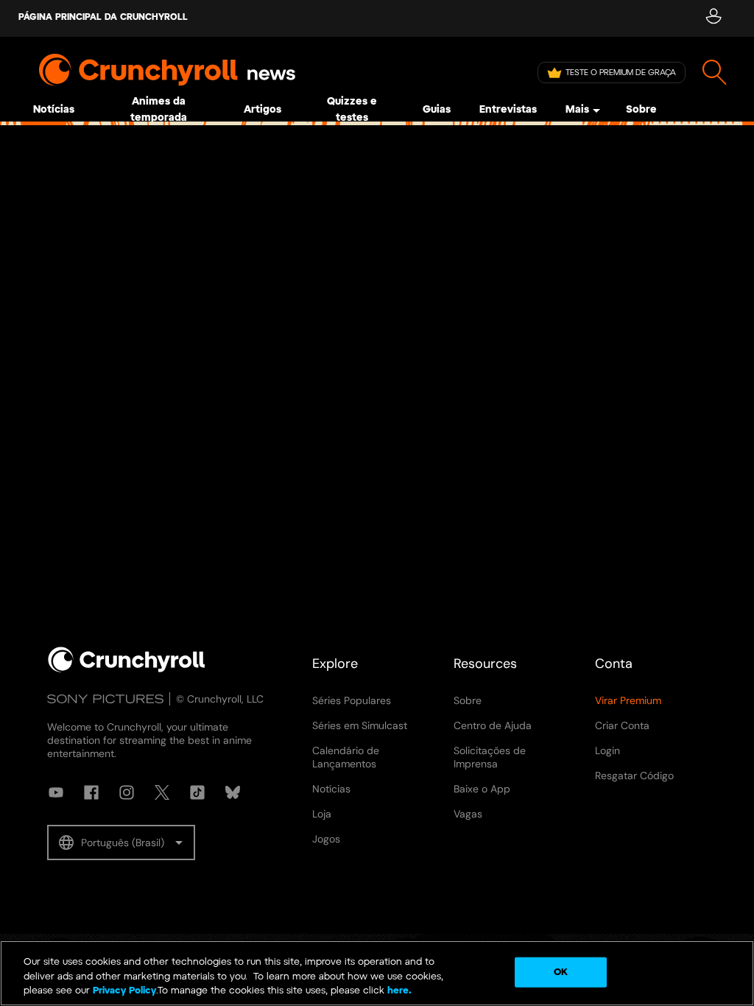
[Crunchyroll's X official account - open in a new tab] (162, 792)
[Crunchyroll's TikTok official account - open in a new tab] (197, 792)
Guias (437, 110)
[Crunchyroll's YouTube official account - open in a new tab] (56, 792)
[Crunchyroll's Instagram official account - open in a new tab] (126, 792)
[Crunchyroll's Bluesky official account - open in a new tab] (232, 792)
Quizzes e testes (352, 110)
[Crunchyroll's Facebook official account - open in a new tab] (91, 792)
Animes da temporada (158, 110)
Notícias (53, 110)
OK (561, 972)
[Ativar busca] (715, 72)
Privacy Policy (124, 991)
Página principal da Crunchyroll (103, 17)
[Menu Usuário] (713, 18)
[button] (121, 842)
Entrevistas (508, 110)
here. (398, 991)
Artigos (262, 110)
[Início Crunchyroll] (126, 669)
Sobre (641, 110)
